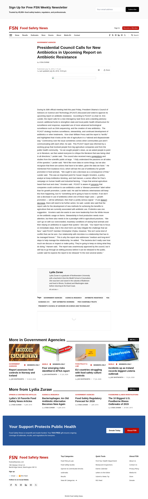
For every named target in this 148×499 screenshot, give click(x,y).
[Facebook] (110, 35)
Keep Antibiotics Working (63, 302)
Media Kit (132, 473)
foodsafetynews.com (16, 462)
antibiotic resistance (94, 298)
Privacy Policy (134, 469)
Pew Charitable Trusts (87, 302)
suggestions (96, 156)
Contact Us (133, 465)
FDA (107, 298)
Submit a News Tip (102, 476)
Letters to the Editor (103, 473)
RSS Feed (99, 480)
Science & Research (73, 298)
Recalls (63, 476)
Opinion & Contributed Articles (22, 395)
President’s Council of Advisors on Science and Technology (64, 306)
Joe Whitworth (17, 379)
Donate (132, 480)
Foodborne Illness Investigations (123, 395)
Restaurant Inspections (104, 465)
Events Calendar (101, 469)
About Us (132, 461)
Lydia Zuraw (44, 62)
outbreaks (64, 473)
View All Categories (68, 480)
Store (131, 476)
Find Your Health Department (106, 461)
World (45, 364)
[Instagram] (116, 35)
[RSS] (125, 35)
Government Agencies (46, 42)
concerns (95, 184)
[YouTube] (122, 35)
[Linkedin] (119, 35)
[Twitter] (113, 35)
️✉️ (12, 476)
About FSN (131, 430)
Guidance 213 (43, 302)
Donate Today (114, 430)
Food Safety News (76, 496)
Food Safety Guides (68, 465)
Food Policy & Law (67, 461)
